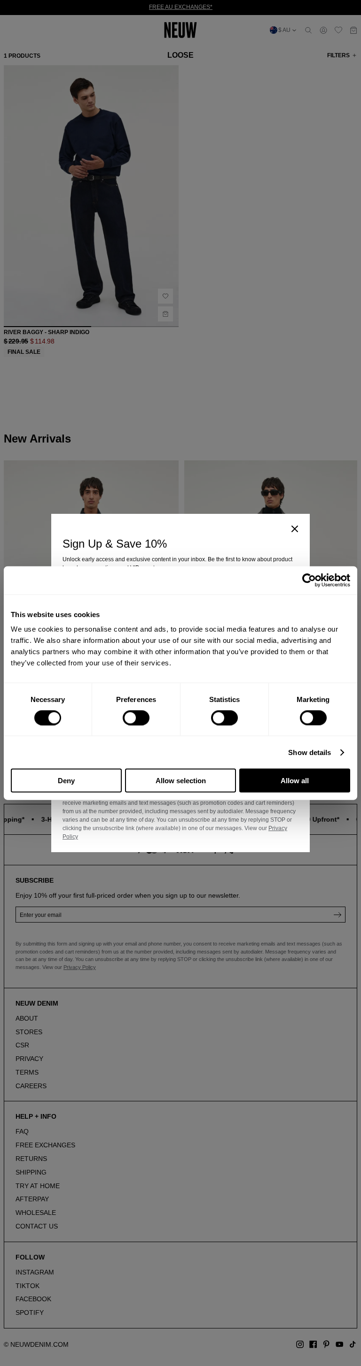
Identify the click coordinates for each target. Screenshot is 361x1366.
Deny (66, 781)
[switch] (136, 717)
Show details (309, 752)
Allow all (295, 781)
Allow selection (181, 781)
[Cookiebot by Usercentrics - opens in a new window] (309, 580)
